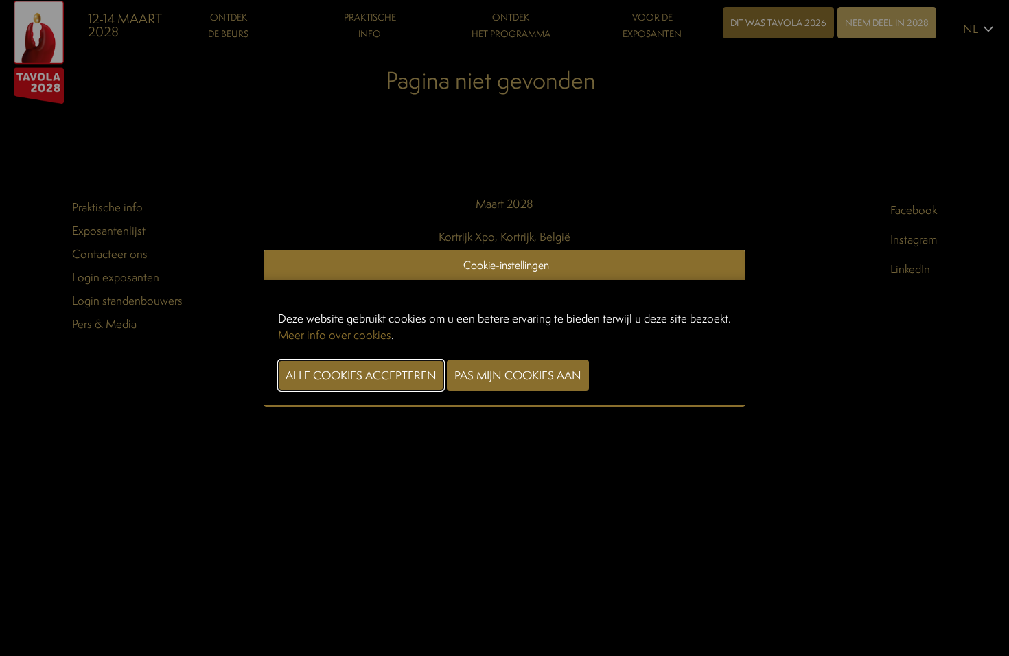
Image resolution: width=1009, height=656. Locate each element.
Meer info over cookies (334, 334)
